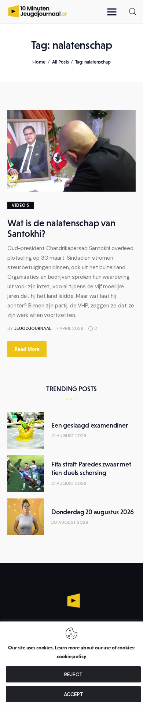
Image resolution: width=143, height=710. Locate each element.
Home (38, 62)
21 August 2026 (69, 436)
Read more (27, 349)
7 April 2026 (70, 328)
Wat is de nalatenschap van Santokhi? (61, 228)
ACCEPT (73, 694)
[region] (71, 665)
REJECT (73, 674)
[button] (113, 11)
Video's (20, 205)
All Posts (60, 62)
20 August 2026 (69, 522)
